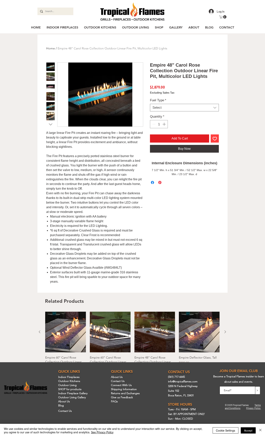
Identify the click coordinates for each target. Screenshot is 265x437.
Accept (248, 430)
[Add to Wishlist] (215, 138)
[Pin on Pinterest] (160, 182)
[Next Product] (225, 331)
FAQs (114, 401)
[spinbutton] (159, 124)
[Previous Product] (39, 331)
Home (50, 48)
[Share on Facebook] (152, 182)
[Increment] (164, 124)
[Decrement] (153, 124)
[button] (223, 17)
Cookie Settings (225, 430)
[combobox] (184, 107)
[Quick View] (65, 332)
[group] (132, 347)
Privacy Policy (253, 408)
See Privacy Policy (102, 432)
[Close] (260, 430)
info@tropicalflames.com (182, 381)
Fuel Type (158, 100)
